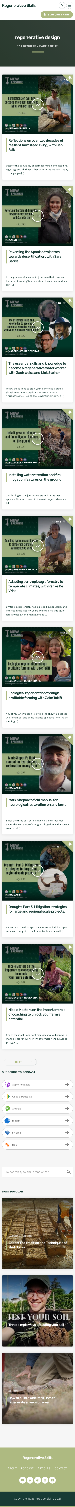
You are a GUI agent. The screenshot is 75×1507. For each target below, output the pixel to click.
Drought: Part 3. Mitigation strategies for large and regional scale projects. (37, 909)
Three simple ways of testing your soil (36, 1325)
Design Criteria (19, 128)
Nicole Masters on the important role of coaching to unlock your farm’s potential (36, 1014)
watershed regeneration (26, 351)
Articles (44, 1468)
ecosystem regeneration (25, 462)
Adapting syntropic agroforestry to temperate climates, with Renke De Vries (35, 586)
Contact (61, 1468)
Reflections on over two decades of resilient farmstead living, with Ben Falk (35, 145)
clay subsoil (17, 1317)
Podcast (14, 787)
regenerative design (22, 569)
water (12, 239)
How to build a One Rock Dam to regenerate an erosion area (31, 1400)
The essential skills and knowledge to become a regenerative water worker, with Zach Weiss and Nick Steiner (37, 368)
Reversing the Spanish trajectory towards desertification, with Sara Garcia (34, 256)
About (12, 1468)
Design (13, 1391)
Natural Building (20, 1236)
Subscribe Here (56, 14)
